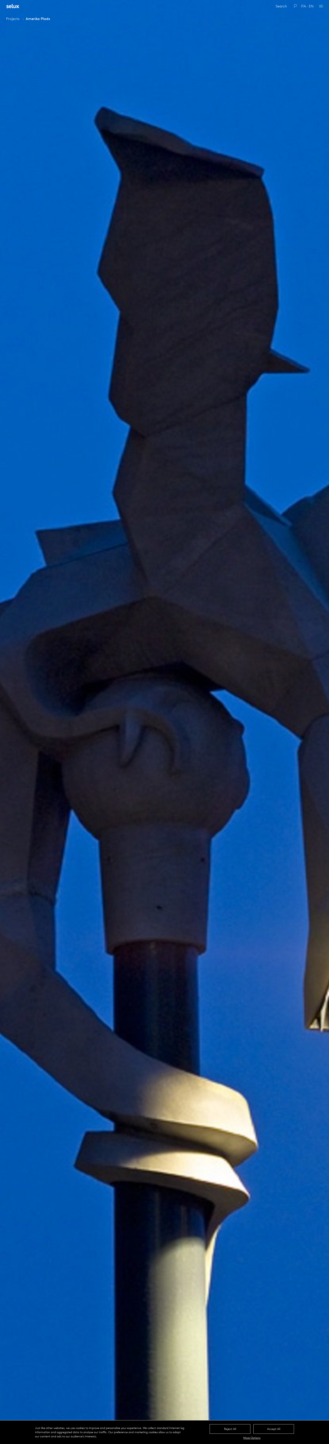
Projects (12, 18)
